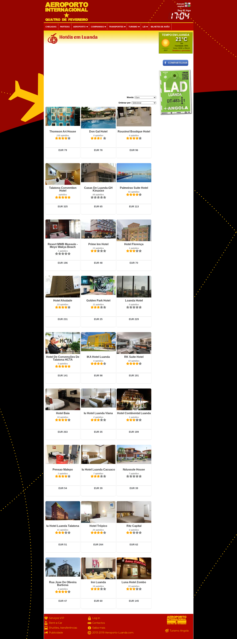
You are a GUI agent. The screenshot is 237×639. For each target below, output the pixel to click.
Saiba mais (98, 627)
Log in (96, 618)
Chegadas (50, 27)
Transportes (116, 27)
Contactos (98, 622)
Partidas (65, 27)
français (180, 4)
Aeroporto (79, 27)
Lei (144, 27)
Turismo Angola (179, 630)
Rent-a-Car (55, 622)
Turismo (133, 27)
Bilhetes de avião (160, 27)
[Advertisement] (100, 72)
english (180, 6)
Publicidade (56, 632)
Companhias (97, 27)
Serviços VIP (56, 618)
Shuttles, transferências (63, 627)
